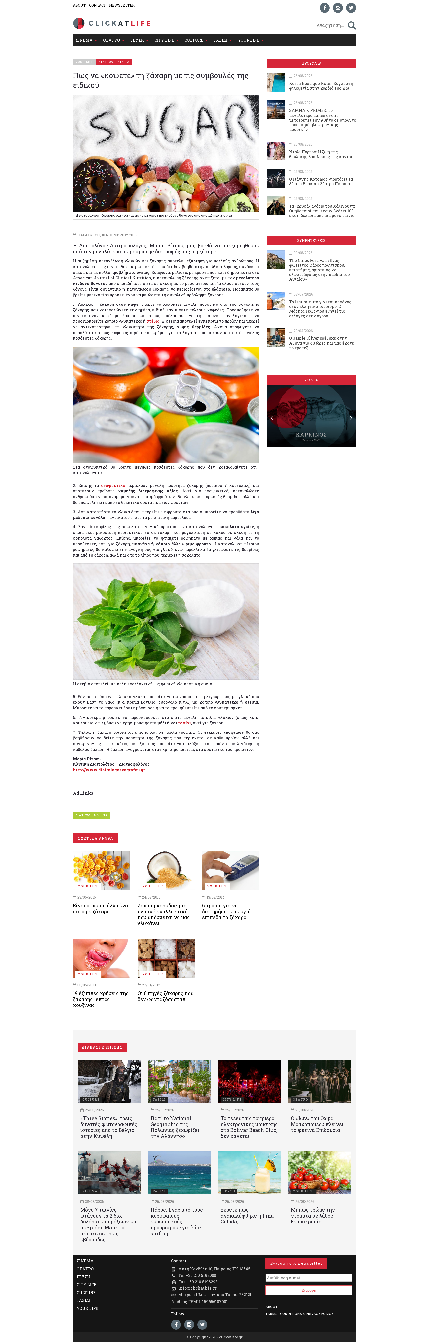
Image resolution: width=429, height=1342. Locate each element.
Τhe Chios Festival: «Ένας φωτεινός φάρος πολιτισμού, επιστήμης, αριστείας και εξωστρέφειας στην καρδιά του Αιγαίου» (319, 270)
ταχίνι (184, 722)
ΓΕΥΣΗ (137, 40)
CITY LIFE (164, 40)
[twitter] (351, 8)
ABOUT (79, 5)
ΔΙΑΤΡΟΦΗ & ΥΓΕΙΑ (91, 815)
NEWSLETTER (122, 5)
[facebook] (325, 8)
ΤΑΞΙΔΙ (220, 40)
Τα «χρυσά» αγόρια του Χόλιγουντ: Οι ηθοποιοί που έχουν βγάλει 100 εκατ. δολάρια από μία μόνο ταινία (322, 210)
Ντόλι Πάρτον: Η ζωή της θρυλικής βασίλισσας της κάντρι (320, 154)
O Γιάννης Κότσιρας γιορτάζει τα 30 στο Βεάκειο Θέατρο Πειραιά (321, 181)
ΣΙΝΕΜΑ (84, 40)
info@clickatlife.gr (198, 1288)
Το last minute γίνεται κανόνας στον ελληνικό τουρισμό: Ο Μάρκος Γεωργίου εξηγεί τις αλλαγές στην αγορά (320, 309)
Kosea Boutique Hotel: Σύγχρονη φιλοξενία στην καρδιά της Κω (321, 86)
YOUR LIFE (248, 40)
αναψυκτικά (113, 485)
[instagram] (338, 8)
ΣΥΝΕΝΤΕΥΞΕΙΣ (311, 240)
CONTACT (97, 5)
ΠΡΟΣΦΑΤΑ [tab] (311, 63)
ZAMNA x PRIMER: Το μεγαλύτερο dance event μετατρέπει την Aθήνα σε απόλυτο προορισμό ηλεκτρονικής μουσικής (322, 120)
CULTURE (193, 40)
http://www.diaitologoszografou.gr (109, 769)
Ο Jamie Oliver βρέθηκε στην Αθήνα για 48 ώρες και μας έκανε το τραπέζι (321, 343)
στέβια (152, 321)
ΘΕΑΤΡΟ (111, 40)
